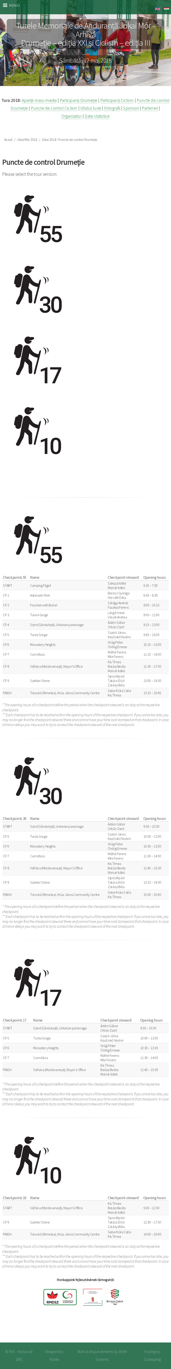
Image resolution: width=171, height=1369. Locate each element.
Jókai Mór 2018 (27, 139)
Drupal (94, 1351)
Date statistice (97, 116)
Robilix (54, 1359)
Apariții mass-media (39, 100)
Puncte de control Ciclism (54, 108)
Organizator (71, 116)
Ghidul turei (90, 108)
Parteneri (150, 108)
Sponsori (131, 108)
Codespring (152, 1359)
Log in (160, 1329)
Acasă (8, 139)
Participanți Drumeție (78, 100)
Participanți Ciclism (117, 100)
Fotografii (112, 108)
